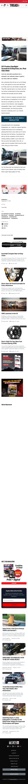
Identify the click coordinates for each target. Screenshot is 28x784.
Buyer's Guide (23, 238)
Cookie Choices (14, 774)
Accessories (16, 238)
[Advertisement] (14, 22)
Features (5, 614)
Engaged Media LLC (14, 779)
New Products (23, 298)
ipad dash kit (4, 215)
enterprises (18, 213)
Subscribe (14, 583)
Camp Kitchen (23, 268)
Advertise (13, 750)
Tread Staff (3, 207)
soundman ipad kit (5, 218)
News (10, 672)
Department (5, 672)
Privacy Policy (14, 761)
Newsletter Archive (14, 755)
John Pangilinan (6, 638)
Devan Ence (5, 698)
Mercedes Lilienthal (7, 667)
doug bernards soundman (7, 213)
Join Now (14, 605)
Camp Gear (17, 268)
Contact (14, 753)
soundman (11, 215)
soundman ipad (12, 216)
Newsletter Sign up (14, 758)
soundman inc (4, 216)
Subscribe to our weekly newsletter (14, 119)
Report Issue (14, 769)
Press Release (14, 766)
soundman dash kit (19, 215)
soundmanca (14, 218)
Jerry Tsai (5, 263)
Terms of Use (14, 763)
